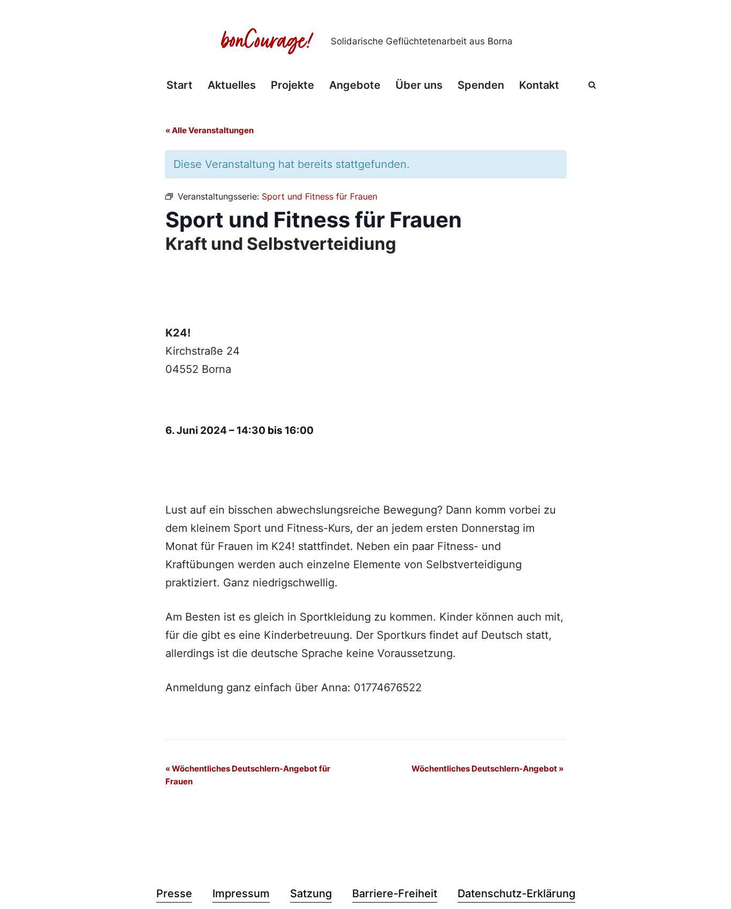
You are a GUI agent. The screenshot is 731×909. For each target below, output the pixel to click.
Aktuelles (232, 85)
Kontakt (539, 85)
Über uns (419, 85)
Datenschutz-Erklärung (516, 893)
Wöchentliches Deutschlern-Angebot (488, 768)
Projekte (292, 85)
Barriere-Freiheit (394, 893)
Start (179, 85)
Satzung (311, 893)
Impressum (241, 893)
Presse (174, 893)
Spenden (481, 85)
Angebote (354, 85)
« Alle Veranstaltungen (209, 130)
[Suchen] (592, 85)
